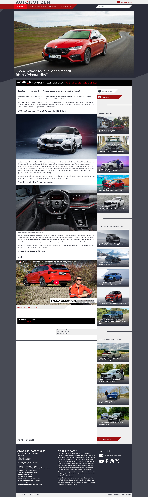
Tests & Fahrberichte (37, 6)
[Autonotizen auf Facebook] (106, 462)
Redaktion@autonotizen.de (113, 456)
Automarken (65, 6)
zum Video (28, 307)
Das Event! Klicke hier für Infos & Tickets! (81, 83)
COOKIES (110, 495)
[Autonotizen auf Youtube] (101, 462)
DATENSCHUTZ (126, 495)
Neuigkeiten (21, 6)
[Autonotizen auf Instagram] (112, 462)
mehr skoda (106, 113)
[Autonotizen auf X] (117, 462)
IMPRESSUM (117, 495)
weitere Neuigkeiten (111, 226)
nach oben (106, 439)
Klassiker (53, 6)
